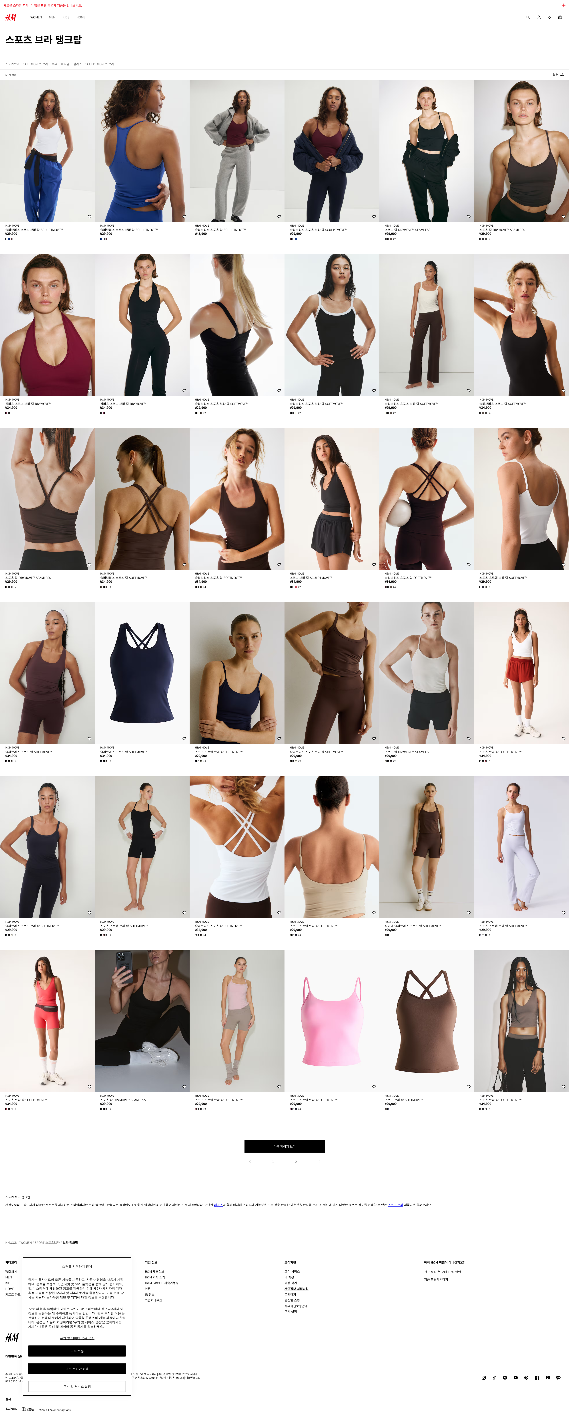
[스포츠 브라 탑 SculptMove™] (331, 499)
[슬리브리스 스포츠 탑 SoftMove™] (521, 325)
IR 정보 (149, 1294)
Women (36, 17)
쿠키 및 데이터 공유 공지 (77, 1338)
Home (80, 17)
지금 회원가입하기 (436, 1279)
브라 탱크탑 (70, 1242)
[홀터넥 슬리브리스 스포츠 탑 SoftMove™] (426, 847)
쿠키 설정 (290, 1311)
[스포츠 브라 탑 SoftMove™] (426, 1021)
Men (52, 17)
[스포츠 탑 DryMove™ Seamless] (426, 151)
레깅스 (218, 1205)
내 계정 (289, 1277)
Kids (65, 17)
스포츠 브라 (395, 1205)
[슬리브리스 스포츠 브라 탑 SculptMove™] (47, 151)
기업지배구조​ (153, 1300)
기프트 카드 (13, 1294)
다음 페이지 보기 (285, 1146)
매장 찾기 (290, 1283)
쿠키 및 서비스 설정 (77, 1386)
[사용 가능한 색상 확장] (9, 239)
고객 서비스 (292, 1271)
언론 (148, 1288)
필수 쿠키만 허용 (77, 1368)
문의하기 (290, 1294)
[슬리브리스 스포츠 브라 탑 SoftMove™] (237, 325)
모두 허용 (77, 1351)
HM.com (11, 1242)
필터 (555, 74)
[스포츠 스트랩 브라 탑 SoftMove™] (521, 499)
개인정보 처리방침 (296, 1288)
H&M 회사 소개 (155, 1277)
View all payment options (55, 1410)
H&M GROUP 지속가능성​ (162, 1283)
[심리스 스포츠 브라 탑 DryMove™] (47, 325)
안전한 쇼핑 (292, 1300)
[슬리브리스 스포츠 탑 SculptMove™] (237, 151)
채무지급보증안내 (296, 1306)
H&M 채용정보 (154, 1271)
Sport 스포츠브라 (47, 1242)
